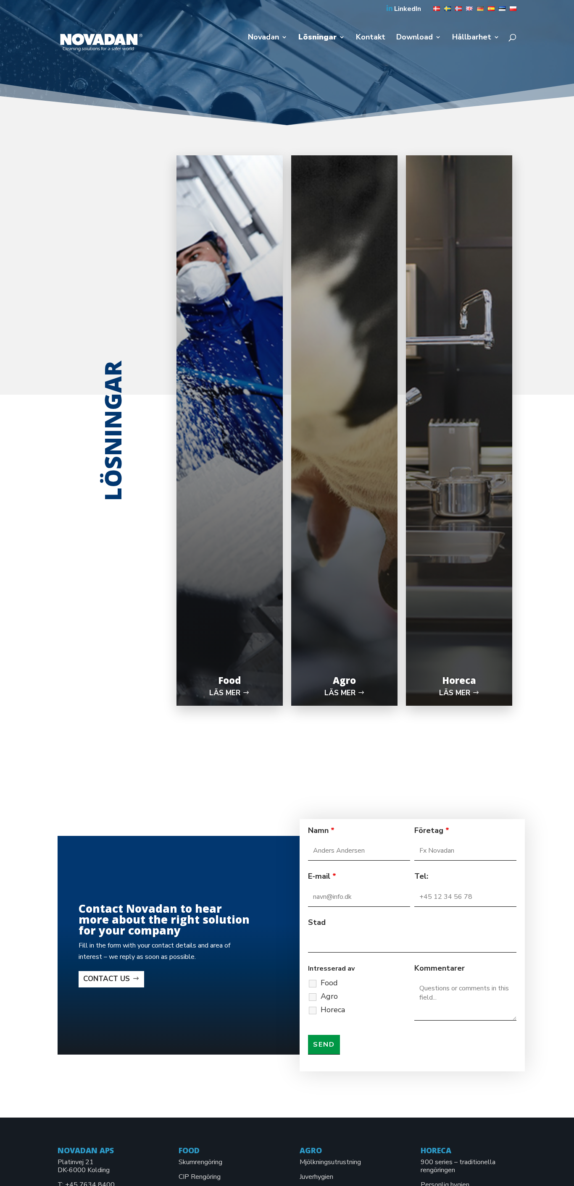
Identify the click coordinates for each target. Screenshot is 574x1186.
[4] (467, 11)
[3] (456, 11)
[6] (489, 11)
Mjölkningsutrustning (330, 1162)
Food (329, 983)
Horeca (333, 1009)
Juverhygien (316, 1176)
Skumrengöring (200, 1162)
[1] (434, 11)
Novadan (263, 38)
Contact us (106, 979)
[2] (445, 11)
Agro (329, 996)
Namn (321, 830)
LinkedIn (406, 9)
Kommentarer (439, 968)
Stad (317, 922)
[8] (511, 11)
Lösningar (317, 38)
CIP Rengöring (200, 1176)
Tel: (421, 876)
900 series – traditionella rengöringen (458, 1166)
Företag (431, 830)
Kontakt (370, 38)
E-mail (322, 876)
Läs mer (224, 693)
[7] (500, 11)
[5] (478, 11)
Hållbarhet (471, 38)
